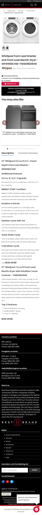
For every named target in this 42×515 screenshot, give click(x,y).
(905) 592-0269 (13, 378)
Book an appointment (13, 435)
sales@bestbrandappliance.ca (19, 92)
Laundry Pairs (30, 11)
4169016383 (21, 94)
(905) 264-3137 (13, 361)
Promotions (9, 445)
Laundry (20, 11)
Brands (8, 441)
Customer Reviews (28, 153)
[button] (7, 149)
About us (9, 438)
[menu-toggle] (3, 5)
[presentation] (4, 122)
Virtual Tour (9, 451)
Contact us (9, 454)
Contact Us (20, 90)
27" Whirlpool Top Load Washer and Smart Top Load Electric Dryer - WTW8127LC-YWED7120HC (19, 133)
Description (8, 153)
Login (7, 457)
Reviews (8, 448)
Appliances (11, 11)
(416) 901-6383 (13, 346)
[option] (21, 29)
